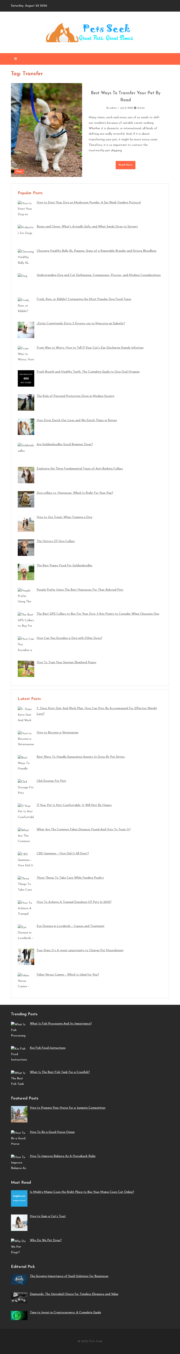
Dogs (19, 171)
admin (113, 108)
